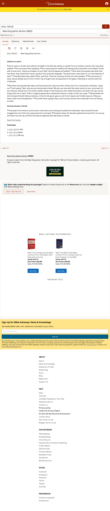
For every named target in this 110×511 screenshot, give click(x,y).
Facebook (43, 472)
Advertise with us (46, 402)
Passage (5, 41)
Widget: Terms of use (47, 423)
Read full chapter (14, 120)
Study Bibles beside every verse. (54, 9)
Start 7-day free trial (13, 191)
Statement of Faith (46, 367)
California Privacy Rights (49, 411)
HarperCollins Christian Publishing (53, 443)
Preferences (44, 501)
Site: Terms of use (46, 420)
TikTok (41, 480)
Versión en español (46, 498)
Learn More (31, 191)
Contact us (43, 405)
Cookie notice (44, 417)
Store (41, 373)
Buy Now (33, 271)
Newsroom (43, 379)
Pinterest (42, 477)
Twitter (42, 483)
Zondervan (43, 457)
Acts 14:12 (13, 132)
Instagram (43, 475)
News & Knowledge (47, 364)
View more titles (55, 279)
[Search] (105, 26)
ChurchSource (44, 440)
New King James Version (17, 156)
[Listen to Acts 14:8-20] (33, 48)
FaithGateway (44, 434)
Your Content (42, 41)
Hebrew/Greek (28, 41)
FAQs (41, 393)
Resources (15, 41)
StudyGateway (45, 437)
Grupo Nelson (44, 446)
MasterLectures (45, 460)
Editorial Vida (44, 449)
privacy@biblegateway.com (11, 347)
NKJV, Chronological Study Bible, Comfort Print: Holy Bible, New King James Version (40, 255)
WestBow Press (45, 455)
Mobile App (43, 370)
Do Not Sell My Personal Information (54, 414)
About (41, 361)
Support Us (43, 382)
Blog (41, 376)
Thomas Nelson (45, 452)
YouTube (42, 486)
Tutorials (42, 396)
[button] (106, 3)
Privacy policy (45, 408)
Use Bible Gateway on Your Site (51, 399)
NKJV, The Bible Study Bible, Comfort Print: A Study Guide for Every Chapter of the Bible (69, 255)
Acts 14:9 (12, 129)
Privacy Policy (91, 345)
